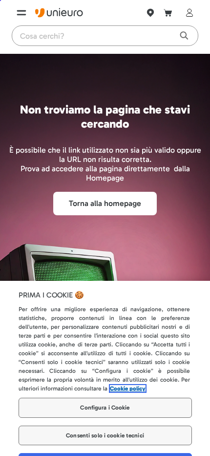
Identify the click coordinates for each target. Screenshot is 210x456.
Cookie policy (128, 369)
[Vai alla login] (187, 13)
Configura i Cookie (104, 388)
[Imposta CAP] (150, 13)
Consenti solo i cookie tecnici (105, 416)
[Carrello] (168, 13)
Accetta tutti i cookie (105, 443)
